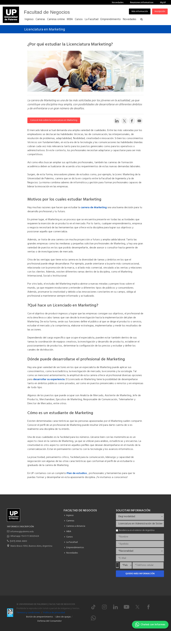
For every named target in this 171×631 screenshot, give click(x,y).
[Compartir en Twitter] (124, 120)
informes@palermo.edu (22, 532)
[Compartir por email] (139, 120)
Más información (139, 11)
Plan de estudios (77, 473)
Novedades (117, 3)
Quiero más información (140, 574)
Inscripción (160, 11)
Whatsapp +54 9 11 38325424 (24, 536)
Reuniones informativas (141, 3)
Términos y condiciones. (28, 613)
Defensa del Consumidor (49, 621)
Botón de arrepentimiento (39, 617)
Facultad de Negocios (47, 12)
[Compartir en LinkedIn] (117, 120)
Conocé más (53, 120)
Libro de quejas (63, 617)
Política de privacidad (54, 613)
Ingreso (70, 515)
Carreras (70, 521)
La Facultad (72, 542)
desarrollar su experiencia (49, 379)
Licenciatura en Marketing (44, 29)
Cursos (69, 537)
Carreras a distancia (75, 526)
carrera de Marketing (94, 207)
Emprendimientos (75, 547)
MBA (68, 531)
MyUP (163, 3)
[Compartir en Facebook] (132, 120)
